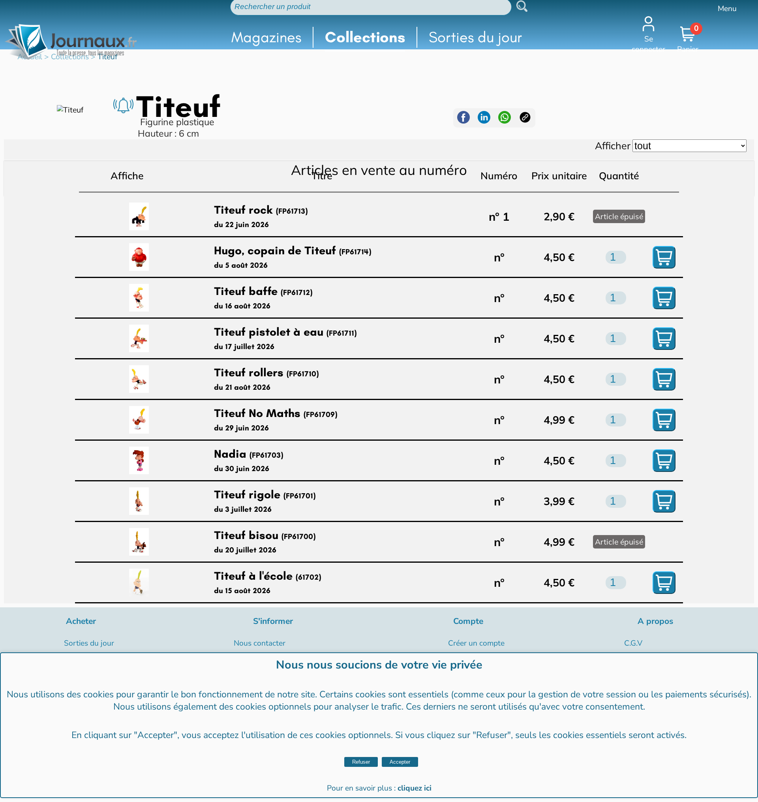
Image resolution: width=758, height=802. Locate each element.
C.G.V (633, 643)
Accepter (400, 762)
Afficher (612, 145)
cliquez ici (415, 788)
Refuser (361, 762)
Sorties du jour (475, 37)
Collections (365, 37)
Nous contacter (259, 643)
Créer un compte (476, 643)
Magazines (266, 37)
